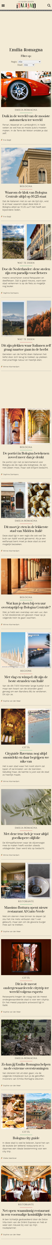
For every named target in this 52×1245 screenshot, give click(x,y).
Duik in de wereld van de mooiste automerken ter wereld (26, 118)
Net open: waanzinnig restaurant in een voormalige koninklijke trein (26, 1213)
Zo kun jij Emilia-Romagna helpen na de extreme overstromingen (26, 1066)
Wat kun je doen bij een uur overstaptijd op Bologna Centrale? (26, 605)
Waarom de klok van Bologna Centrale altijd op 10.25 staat (26, 195)
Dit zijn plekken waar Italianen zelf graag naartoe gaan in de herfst (26, 348)
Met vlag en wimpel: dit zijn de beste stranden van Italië (26, 679)
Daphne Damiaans (11, 293)
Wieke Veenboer (10, 1158)
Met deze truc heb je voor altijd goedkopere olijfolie (26, 836)
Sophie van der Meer (12, 701)
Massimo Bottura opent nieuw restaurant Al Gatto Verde (26, 910)
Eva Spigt (7, 140)
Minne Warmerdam (11, 367)
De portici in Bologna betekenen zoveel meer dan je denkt (26, 455)
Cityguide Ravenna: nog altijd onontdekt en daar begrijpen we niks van (26, 757)
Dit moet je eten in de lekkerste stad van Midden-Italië (26, 529)
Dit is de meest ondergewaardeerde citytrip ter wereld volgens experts (26, 988)
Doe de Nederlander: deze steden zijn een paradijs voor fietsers (26, 271)
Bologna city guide (26, 1138)
